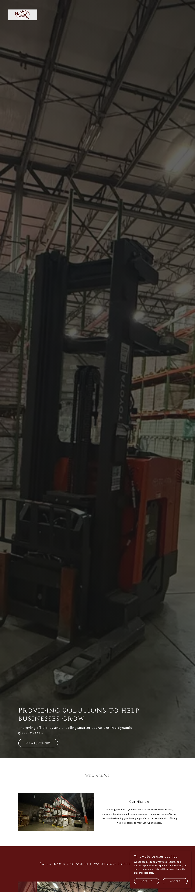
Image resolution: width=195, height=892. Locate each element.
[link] (22, 18)
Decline (146, 881)
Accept (175, 881)
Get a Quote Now (38, 743)
